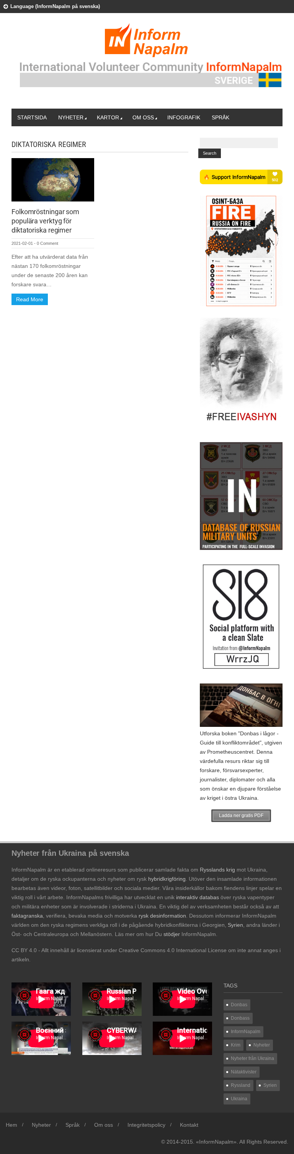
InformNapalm (245, 1031)
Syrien (270, 1085)
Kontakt (189, 1125)
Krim (235, 1045)
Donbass (240, 1018)
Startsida (32, 117)
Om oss (143, 117)
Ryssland (240, 1085)
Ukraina (239, 1098)
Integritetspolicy (146, 1125)
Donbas (239, 1004)
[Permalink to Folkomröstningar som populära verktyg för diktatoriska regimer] (52, 179)
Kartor (108, 117)
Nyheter (70, 117)
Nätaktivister (243, 1072)
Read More (29, 299)
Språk (220, 117)
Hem (11, 1125)
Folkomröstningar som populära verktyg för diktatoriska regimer (45, 221)
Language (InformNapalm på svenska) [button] (55, 6)
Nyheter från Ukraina (252, 1058)
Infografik (183, 117)
